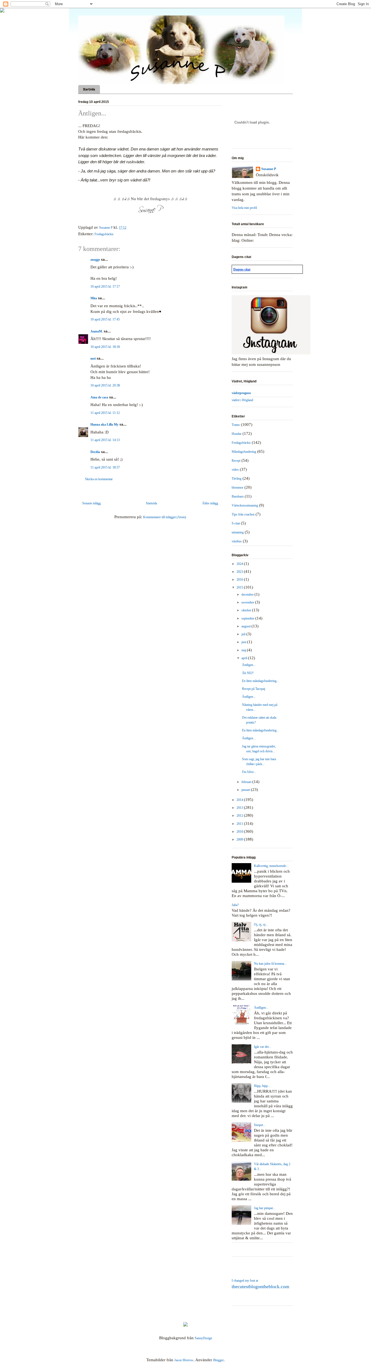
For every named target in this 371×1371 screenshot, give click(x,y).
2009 (240, 839)
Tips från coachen (243, 514)
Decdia (95, 452)
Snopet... (259, 1125)
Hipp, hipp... (262, 1086)
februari (246, 782)
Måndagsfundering (244, 452)
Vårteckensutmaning (245, 505)
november (248, 602)
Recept (236, 461)
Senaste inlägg (91, 503)
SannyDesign (203, 1338)
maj (244, 650)
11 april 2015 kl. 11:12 (105, 413)
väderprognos (241, 393)
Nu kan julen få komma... (270, 964)
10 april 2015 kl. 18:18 (105, 347)
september (248, 618)
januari (246, 790)
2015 (240, 587)
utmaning (238, 532)
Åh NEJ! (248, 673)
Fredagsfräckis (104, 234)
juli (243, 634)
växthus (237, 541)
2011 (240, 824)
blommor (237, 487)
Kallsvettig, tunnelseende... (271, 866)
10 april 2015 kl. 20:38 (105, 385)
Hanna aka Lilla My (104, 424)
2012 (240, 815)
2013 (240, 808)
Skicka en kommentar (99, 479)
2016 (240, 579)
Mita (93, 298)
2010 (240, 832)
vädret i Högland (242, 400)
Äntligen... (249, 665)
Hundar (236, 434)
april (244, 658)
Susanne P (268, 169)
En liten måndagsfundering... (260, 681)
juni (244, 642)
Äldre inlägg (210, 503)
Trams (236, 425)
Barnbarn (238, 496)
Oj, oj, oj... (261, 924)
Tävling (236, 478)
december (247, 594)
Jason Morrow (183, 1360)
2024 (240, 564)
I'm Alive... (249, 772)
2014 (240, 800)
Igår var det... (262, 1047)
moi (93, 358)
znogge (95, 260)
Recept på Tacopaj (253, 689)
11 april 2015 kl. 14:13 (105, 440)
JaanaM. (96, 331)
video (235, 469)
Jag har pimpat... (264, 1208)
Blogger (218, 1360)
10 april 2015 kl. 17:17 (105, 286)
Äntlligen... (261, 1008)
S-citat (236, 523)
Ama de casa (99, 397)
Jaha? (235, 905)
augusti (246, 626)
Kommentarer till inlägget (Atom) (164, 517)
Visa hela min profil (244, 208)
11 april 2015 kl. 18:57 (105, 467)
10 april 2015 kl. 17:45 (105, 319)
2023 (240, 572)
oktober (246, 610)
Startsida (89, 89)
